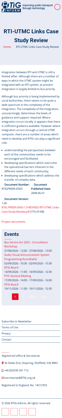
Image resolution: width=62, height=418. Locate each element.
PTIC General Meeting (17, 276)
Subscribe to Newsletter (17, 321)
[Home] (27, 6)
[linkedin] (23, 411)
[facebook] (5, 411)
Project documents (13, 222)
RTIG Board (11, 267)
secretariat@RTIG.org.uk (20, 378)
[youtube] (32, 411)
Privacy (6, 333)
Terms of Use (10, 327)
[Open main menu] (57, 7)
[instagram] (14, 411)
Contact (6, 339)
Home (7, 47)
